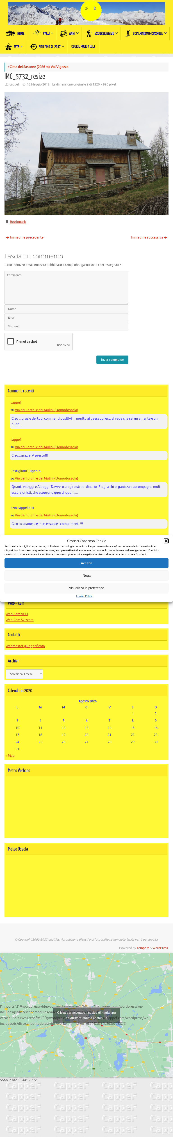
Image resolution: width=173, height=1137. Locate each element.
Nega (87, 575)
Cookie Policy (84, 596)
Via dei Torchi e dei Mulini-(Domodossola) (46, 410)
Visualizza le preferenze (86, 588)
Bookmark (18, 222)
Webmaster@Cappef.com (25, 646)
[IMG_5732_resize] (86, 153)
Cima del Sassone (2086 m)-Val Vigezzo (37, 67)
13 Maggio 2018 (38, 84)
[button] (166, 541)
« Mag (10, 756)
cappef (14, 84)
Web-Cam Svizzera (20, 620)
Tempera (143, 948)
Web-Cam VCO (17, 614)
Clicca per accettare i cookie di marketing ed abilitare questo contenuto (86, 1015)
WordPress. (160, 948)
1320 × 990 (100, 84)
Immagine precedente (26, 237)
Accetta (86, 563)
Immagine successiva (147, 237)
